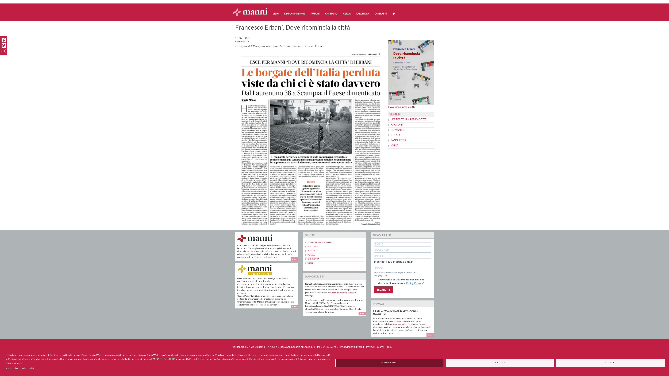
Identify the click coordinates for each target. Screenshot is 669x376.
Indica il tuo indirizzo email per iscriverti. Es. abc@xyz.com (395, 274)
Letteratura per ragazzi (409, 119)
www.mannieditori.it (400, 324)
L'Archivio (362, 13)
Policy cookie (28, 368)
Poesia (395, 134)
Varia (394, 145)
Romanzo (398, 129)
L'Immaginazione (294, 13)
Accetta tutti (610, 363)
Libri (276, 13)
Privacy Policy (374, 346)
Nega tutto (500, 363)
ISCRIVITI (383, 289)
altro (295, 308)
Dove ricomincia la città (402, 106)
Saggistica (398, 140)
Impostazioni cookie (389, 363)
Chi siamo (331, 13)
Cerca (347, 13)
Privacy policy (12, 368)
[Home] (251, 9)
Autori (315, 13)
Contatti (381, 13)
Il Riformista (242, 41)
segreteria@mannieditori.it (342, 309)
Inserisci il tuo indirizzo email (393, 261)
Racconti (397, 124)
